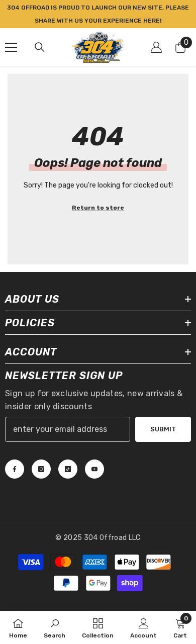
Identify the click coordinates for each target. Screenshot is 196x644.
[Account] (156, 47)
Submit (163, 429)
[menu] (11, 47)
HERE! (152, 20)
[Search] (40, 47)
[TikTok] (67, 469)
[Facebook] (14, 469)
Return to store (98, 207)
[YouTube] (94, 469)
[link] (54, 627)
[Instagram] (41, 469)
